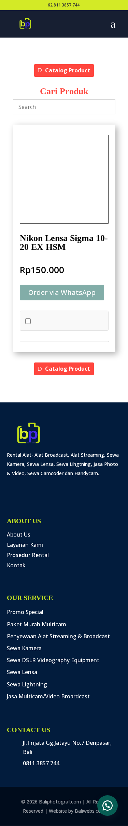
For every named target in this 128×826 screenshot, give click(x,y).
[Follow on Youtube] (64, 487)
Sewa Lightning (27, 684)
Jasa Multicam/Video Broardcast (48, 696)
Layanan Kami (25, 545)
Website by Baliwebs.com (77, 811)
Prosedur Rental (28, 556)
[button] (62, 293)
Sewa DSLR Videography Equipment (53, 660)
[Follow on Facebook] (13, 487)
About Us (18, 535)
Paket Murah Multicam (36, 624)
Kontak (16, 566)
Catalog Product (67, 70)
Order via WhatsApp (62, 292)
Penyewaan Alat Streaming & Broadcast (58, 636)
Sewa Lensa (22, 672)
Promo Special (25, 612)
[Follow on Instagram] (30, 487)
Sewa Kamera (24, 648)
